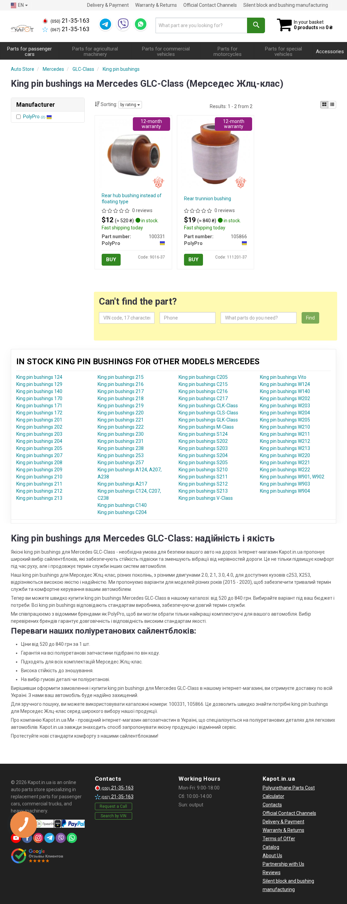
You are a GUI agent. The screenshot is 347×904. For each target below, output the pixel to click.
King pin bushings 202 (39, 427)
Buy (111, 259)
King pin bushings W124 (285, 384)
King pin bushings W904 (285, 491)
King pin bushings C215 (203, 384)
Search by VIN (113, 816)
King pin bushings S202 (203, 441)
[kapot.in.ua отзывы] (37, 855)
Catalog (271, 847)
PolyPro (34, 116)
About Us (272, 855)
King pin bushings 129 (39, 384)
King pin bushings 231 (121, 441)
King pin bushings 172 (39, 412)
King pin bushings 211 (39, 484)
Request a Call (113, 806)
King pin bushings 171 (39, 405)
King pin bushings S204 (203, 455)
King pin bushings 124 (39, 377)
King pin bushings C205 (203, 377)
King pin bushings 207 (39, 455)
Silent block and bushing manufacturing (285, 5)
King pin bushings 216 (121, 384)
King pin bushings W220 (285, 455)
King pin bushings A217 (122, 484)
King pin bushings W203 (285, 405)
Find (310, 318)
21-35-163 (69, 20)
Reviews (272, 872)
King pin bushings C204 (122, 512)
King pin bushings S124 (203, 434)
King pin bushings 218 (121, 398)
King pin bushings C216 (203, 391)
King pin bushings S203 (203, 448)
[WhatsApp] (140, 24)
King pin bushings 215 (121, 377)
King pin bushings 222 (121, 427)
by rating (128, 104)
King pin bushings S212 (203, 484)
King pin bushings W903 (285, 484)
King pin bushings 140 (39, 391)
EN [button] (21, 5)
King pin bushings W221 (285, 462)
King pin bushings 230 (121, 434)
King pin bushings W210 (285, 427)
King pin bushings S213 (203, 491)
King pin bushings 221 (121, 420)
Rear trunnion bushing (207, 198)
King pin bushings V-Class (206, 498)
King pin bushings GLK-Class (208, 420)
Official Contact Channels (210, 5)
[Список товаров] (332, 104)
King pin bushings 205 (39, 448)
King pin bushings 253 (121, 455)
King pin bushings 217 (121, 391)
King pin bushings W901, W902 (292, 476)
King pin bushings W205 (285, 420)
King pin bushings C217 (203, 398)
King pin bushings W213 (285, 448)
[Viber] (123, 24)
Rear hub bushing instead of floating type (132, 198)
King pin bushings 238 (121, 448)
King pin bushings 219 (121, 405)
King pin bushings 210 (39, 476)
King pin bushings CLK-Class (208, 405)
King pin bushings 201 (39, 420)
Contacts (272, 804)
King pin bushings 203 (39, 434)
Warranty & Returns (156, 5)
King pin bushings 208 (39, 462)
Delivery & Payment (108, 5)
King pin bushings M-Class (206, 427)
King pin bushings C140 (122, 505)
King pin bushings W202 (285, 398)
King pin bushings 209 (39, 469)
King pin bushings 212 (39, 491)
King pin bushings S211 (203, 476)
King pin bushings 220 (121, 412)
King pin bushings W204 (285, 412)
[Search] (256, 25)
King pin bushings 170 (39, 398)
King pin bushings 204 (39, 441)
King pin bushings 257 (121, 462)
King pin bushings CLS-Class (208, 412)
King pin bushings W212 (285, 441)
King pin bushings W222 (285, 469)
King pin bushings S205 (203, 462)
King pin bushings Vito (283, 377)
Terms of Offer (279, 838)
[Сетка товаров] (324, 104)
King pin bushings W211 (285, 434)
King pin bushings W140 (285, 391)
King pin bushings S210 (203, 469)
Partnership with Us (283, 864)
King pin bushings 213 (39, 498)
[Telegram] (105, 24)
